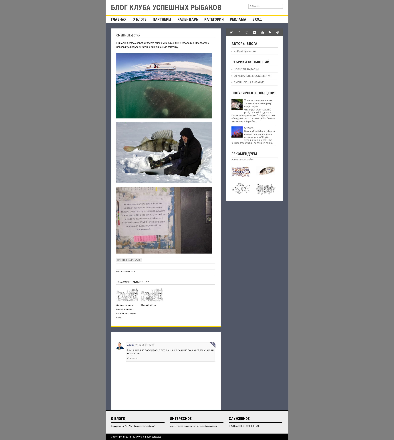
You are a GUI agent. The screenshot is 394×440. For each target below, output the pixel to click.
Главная (119, 19)
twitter (231, 32)
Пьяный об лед (148, 305)
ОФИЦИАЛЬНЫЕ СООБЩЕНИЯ (252, 75)
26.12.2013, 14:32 (145, 345)
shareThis (270, 32)
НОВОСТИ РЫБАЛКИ (246, 69)
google (247, 32)
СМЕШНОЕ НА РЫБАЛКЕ (129, 260)
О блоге (140, 19)
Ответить (132, 358)
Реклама (238, 19)
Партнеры (162, 19)
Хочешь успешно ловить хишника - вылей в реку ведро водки (258, 103)
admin (130, 345)
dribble (277, 32)
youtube (262, 32)
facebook (239, 32)
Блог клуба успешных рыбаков (166, 7)
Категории (214, 19)
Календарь (187, 19)
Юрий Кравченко (246, 51)
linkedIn (254, 32)
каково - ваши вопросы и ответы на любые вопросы (193, 426)
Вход (257, 19)
